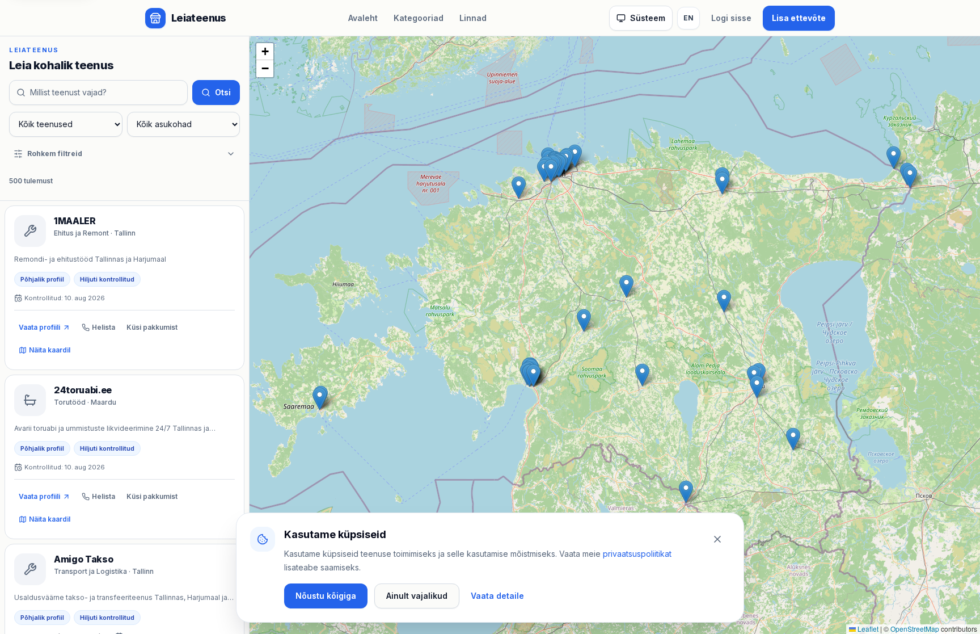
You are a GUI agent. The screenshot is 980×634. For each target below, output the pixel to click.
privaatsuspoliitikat (637, 554)
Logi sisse (731, 18)
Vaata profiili (39, 327)
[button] (686, 491)
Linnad (473, 18)
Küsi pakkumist (152, 327)
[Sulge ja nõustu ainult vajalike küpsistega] (717, 539)
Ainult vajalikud (416, 596)
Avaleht (363, 18)
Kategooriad (418, 18)
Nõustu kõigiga (325, 596)
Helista (103, 327)
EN (688, 18)
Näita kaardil (49, 350)
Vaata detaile (497, 596)
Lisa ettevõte (799, 18)
